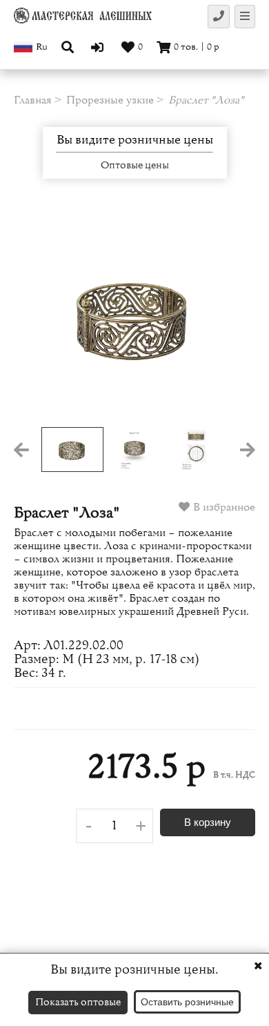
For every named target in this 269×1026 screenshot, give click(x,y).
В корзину (207, 822)
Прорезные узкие (110, 100)
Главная (33, 100)
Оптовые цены (135, 165)
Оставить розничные (187, 1001)
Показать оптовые (78, 1002)
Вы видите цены (135, 140)
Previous (38, 316)
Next (231, 316)
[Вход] (99, 47)
